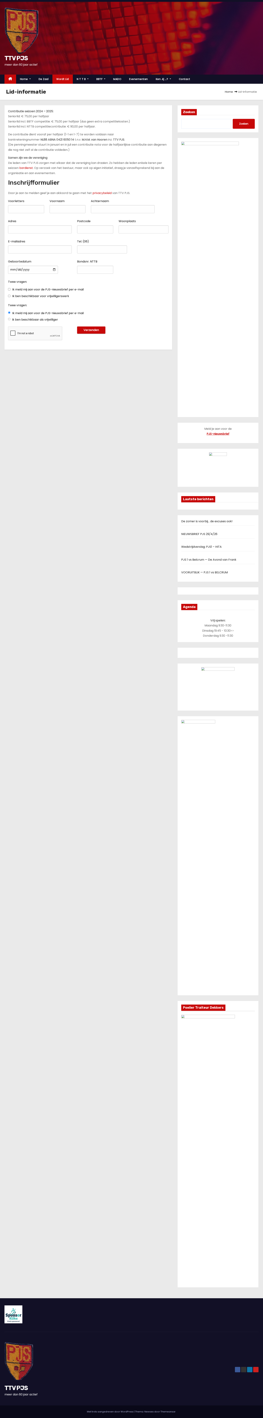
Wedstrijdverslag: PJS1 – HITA (201, 547)
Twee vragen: (17, 282)
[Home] (10, 79)
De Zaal (44, 79)
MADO (117, 79)
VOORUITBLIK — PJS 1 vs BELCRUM (204, 572)
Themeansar (168, 1411)
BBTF (99, 79)
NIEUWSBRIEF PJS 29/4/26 (199, 534)
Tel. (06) (83, 241)
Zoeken (189, 112)
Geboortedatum (19, 261)
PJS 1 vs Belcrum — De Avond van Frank (208, 560)
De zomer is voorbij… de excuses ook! (207, 521)
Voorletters (16, 201)
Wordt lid (62, 79)
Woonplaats (127, 221)
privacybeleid (102, 193)
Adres (12, 221)
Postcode (84, 221)
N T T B (82, 79)
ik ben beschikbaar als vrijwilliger (35, 320)
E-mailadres (16, 241)
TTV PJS (16, 58)
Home (24, 79)
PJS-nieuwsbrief (218, 434)
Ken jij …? (162, 79)
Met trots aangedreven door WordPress (110, 1411)
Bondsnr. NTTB (87, 261)
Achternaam (100, 201)
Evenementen (138, 79)
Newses (149, 1411)
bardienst (26, 168)
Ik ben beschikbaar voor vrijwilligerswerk (40, 296)
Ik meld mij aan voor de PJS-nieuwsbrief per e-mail (48, 289)
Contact (184, 79)
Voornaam (57, 201)
